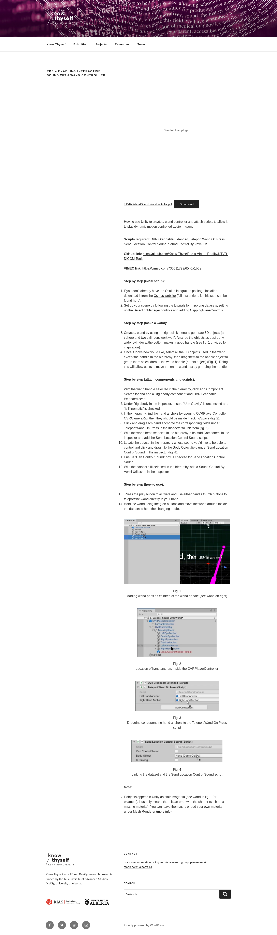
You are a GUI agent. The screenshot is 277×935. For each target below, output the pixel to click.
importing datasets (204, 305)
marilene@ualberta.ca (138, 866)
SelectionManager (147, 310)
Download (187, 204)
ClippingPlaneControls (206, 310)
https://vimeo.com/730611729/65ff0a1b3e (171, 268)
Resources (122, 44)
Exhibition (80, 44)
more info (164, 811)
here (136, 300)
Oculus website (165, 295)
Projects (101, 44)
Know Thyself (55, 44)
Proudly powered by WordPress (144, 925)
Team (141, 44)
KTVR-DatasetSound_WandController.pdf (148, 204)
